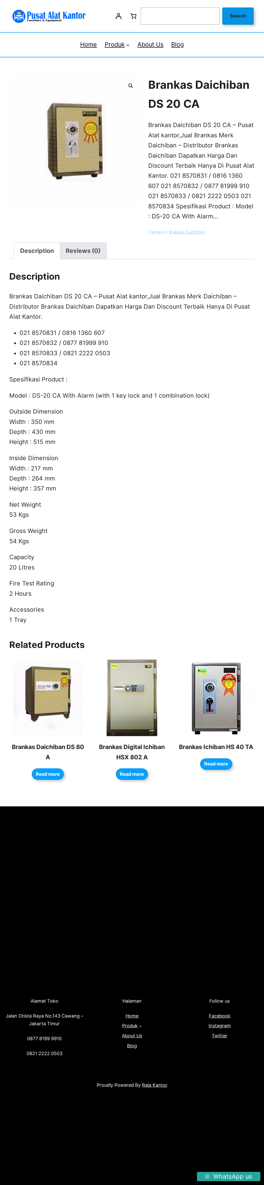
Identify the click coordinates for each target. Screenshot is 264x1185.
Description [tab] (37, 250)
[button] (130, 86)
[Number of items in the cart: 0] (133, 16)
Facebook (219, 1016)
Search (238, 16)
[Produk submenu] (128, 45)
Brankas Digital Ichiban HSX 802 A (132, 752)
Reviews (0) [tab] (83, 250)
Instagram (220, 1025)
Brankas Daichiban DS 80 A (48, 752)
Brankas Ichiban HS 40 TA (216, 747)
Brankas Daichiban (187, 232)
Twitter (219, 1035)
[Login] (118, 16)
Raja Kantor (155, 1085)
